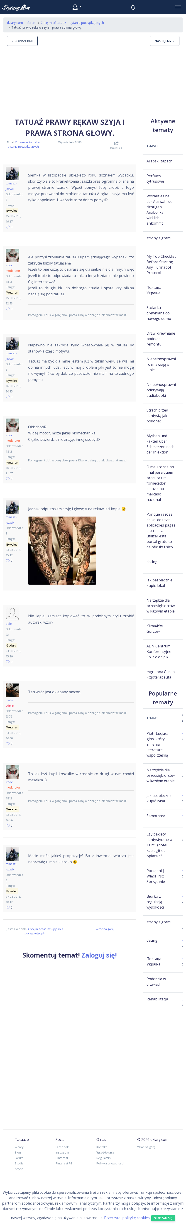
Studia (19, 1163)
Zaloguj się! (99, 955)
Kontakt (101, 1147)
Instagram (62, 1152)
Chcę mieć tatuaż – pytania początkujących (23, 144)
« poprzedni (22, 41)
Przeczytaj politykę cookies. (127, 1217)
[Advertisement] (93, 81)
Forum (19, 1158)
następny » (164, 41)
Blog (18, 1152)
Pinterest (62, 1158)
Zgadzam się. (163, 1218)
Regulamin (103, 1158)
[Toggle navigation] (178, 7)
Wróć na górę (105, 929)
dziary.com (15, 22)
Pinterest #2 (64, 1163)
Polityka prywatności (110, 1163)
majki (9, 700)
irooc (9, 265)
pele (9, 624)
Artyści (19, 1169)
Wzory (19, 1147)
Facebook (62, 1147)
